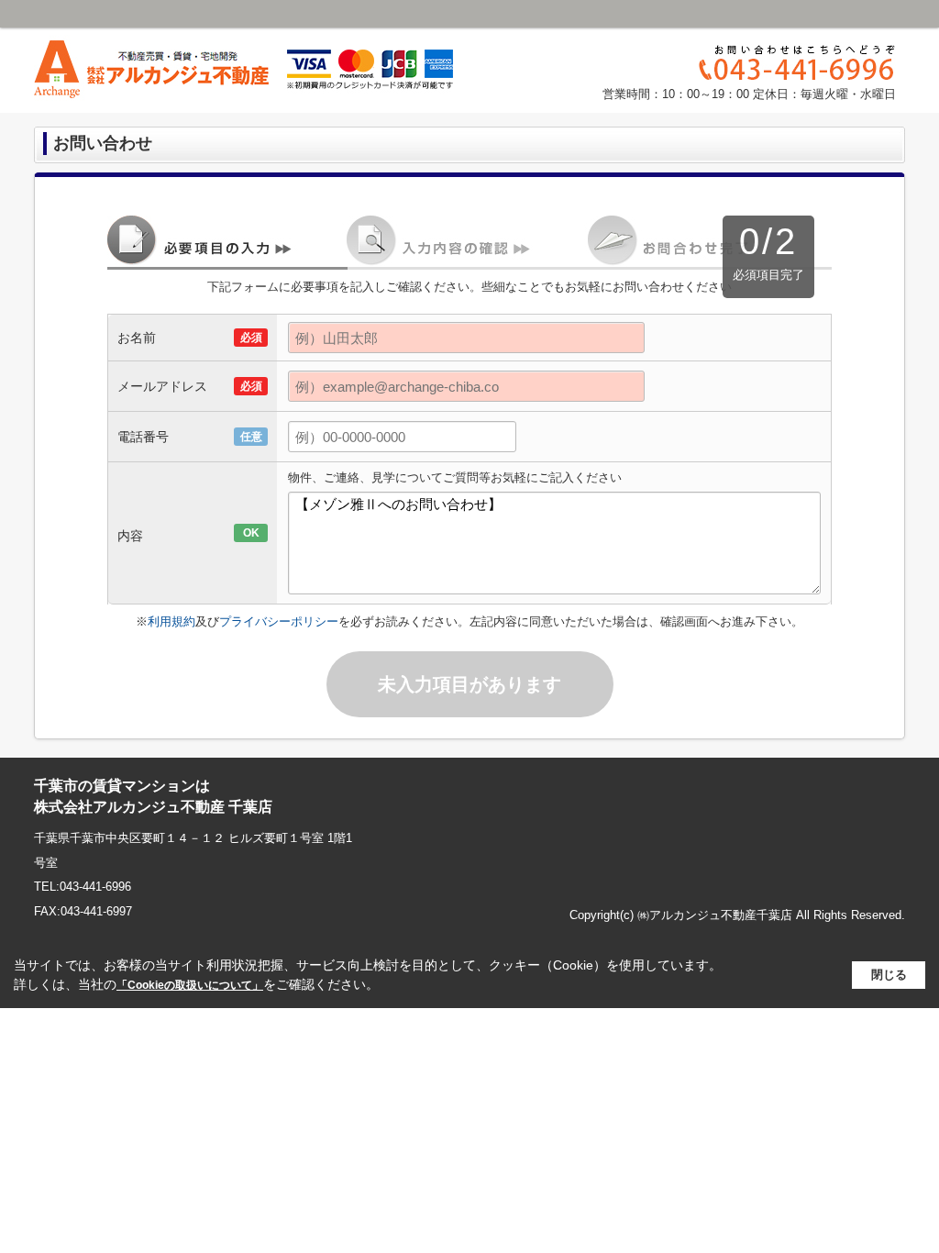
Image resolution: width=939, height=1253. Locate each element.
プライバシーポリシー (278, 621)
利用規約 (171, 621)
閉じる (889, 974)
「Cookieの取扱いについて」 (189, 985)
